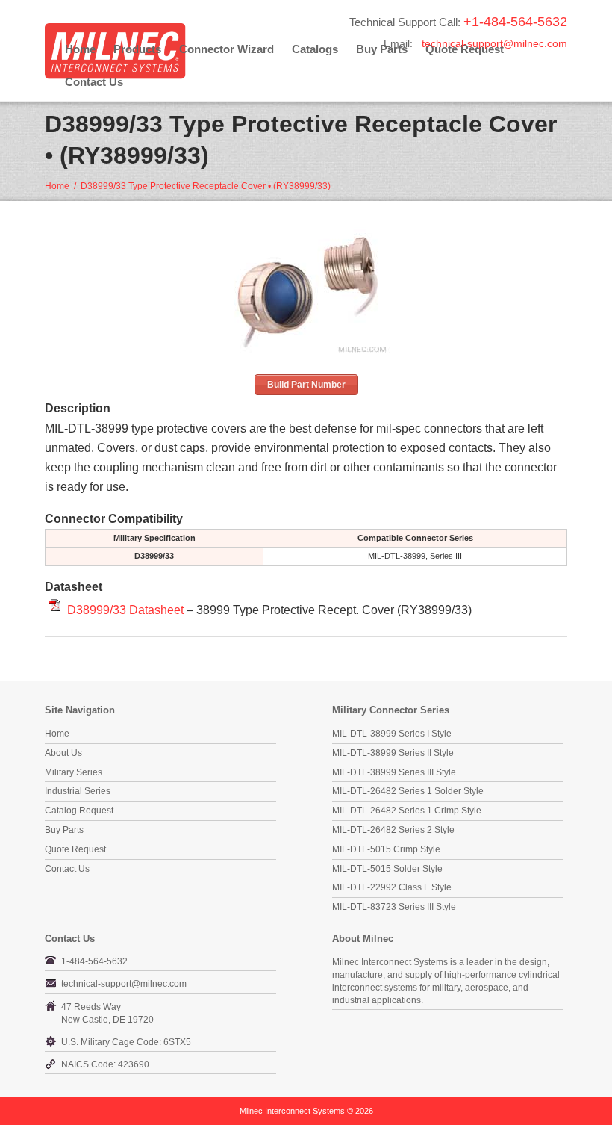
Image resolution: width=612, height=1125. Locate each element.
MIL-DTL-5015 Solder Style (387, 869)
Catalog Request (79, 810)
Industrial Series (77, 791)
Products (137, 49)
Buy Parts (64, 830)
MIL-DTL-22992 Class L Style (392, 887)
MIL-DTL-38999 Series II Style (393, 753)
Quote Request (75, 849)
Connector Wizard (226, 49)
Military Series (73, 772)
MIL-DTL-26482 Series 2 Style (393, 830)
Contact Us (94, 81)
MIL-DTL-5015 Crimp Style (386, 849)
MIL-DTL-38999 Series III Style (394, 772)
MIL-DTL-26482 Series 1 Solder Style (408, 791)
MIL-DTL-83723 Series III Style (394, 907)
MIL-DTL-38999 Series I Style (392, 733)
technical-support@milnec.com (494, 43)
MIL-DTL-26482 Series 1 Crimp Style (406, 810)
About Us (63, 753)
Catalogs (315, 49)
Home (80, 49)
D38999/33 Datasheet (125, 609)
